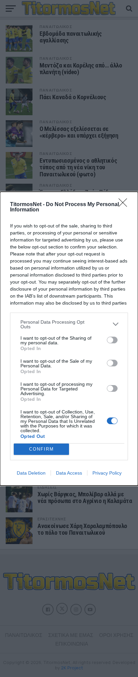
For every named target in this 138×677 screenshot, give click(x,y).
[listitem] (69, 324)
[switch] (112, 340)
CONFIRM (41, 449)
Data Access (69, 473)
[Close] (125, 204)
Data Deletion (31, 473)
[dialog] (69, 339)
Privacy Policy (107, 473)
